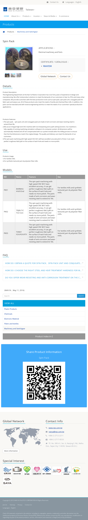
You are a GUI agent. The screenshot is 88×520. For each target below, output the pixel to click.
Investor (36, 16)
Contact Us (54, 2)
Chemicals (8, 314)
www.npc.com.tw (55, 428)
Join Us (5, 505)
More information (11, 451)
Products (26, 16)
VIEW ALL (9, 303)
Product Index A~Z (44, 336)
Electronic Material (11, 319)
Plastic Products (10, 309)
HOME (6, 16)
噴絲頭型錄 (47, 66)
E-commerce (64, 16)
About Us (15, 16)
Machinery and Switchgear (27, 32)
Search (81, 296)
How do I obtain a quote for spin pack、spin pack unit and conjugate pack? (45, 263)
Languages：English (73, 2)
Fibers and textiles (11, 324)
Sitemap (12, 505)
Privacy (20, 505)
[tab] (44, 263)
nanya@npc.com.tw (56, 432)
